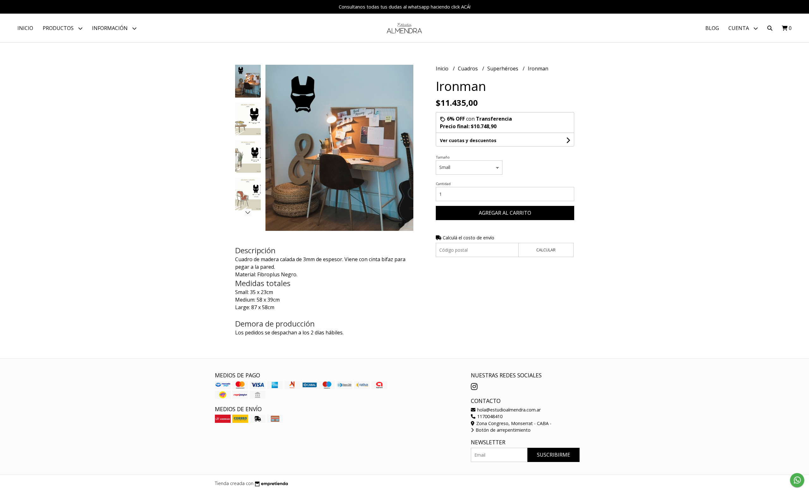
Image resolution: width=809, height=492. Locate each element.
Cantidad (443, 183)
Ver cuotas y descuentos (468, 140)
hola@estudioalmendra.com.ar (508, 410)
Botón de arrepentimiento (502, 430)
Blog (712, 28)
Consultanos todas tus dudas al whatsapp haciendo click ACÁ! (405, 6)
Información (110, 28)
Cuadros (468, 68)
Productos (59, 28)
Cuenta (739, 28)
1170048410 (489, 416)
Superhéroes (503, 68)
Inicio (25, 28)
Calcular (546, 250)
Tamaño (443, 157)
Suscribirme (553, 454)
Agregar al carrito (505, 212)
